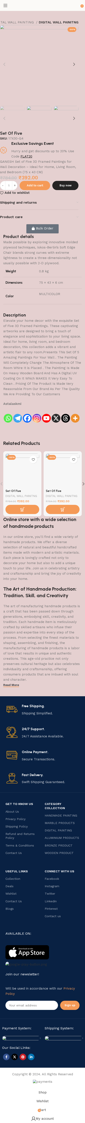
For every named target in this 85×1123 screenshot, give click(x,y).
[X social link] (14, 1057)
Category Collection (55, 806)
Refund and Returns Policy (20, 836)
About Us (12, 811)
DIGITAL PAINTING (58, 830)
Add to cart (35, 185)
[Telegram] (17, 415)
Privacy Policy (15, 819)
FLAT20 (26, 156)
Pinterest (51, 908)
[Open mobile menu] (5, 5)
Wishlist (11, 893)
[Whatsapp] (8, 415)
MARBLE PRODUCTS (60, 823)
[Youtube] (46, 415)
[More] (75, 415)
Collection (12, 878)
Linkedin (51, 901)
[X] (56, 415)
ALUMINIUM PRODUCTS (62, 838)
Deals (9, 886)
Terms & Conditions (19, 845)
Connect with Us (59, 871)
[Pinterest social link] (23, 1057)
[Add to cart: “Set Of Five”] (22, 509)
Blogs (9, 908)
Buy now (65, 185)
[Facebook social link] (6, 1057)
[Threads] (65, 415)
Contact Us (13, 853)
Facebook (52, 878)
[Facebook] (27, 415)
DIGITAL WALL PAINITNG (58, 22)
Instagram (52, 886)
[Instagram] (36, 415)
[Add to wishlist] (33, 459)
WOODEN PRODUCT (59, 853)
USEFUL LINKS (16, 871)
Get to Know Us (19, 804)
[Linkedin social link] (31, 1057)
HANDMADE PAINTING (61, 815)
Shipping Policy (16, 826)
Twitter (50, 893)
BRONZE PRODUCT (59, 845)
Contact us (53, 916)
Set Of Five (13, 491)
